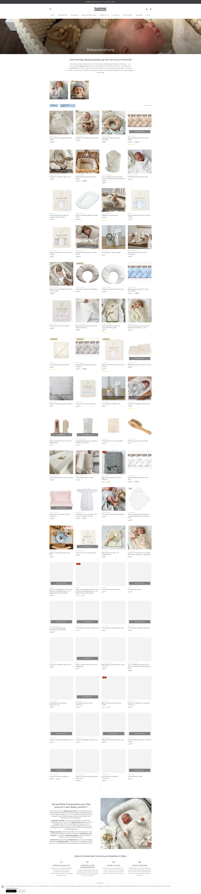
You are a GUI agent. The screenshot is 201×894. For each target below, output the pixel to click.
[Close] (121, 436)
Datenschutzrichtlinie (12, 888)
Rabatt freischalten (111, 452)
